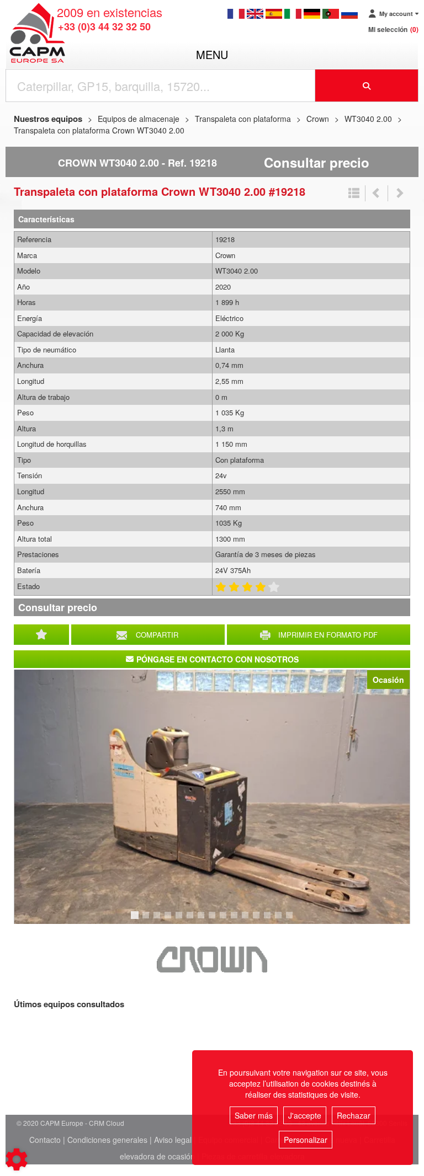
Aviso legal (173, 1139)
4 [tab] (169, 920)
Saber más (254, 1115)
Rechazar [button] (353, 1115)
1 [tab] (136, 920)
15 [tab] (293, 920)
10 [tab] (238, 920)
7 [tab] (202, 920)
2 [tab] (147, 920)
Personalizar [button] (305, 1139)
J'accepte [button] (304, 1115)
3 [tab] (158, 920)
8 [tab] (213, 920)
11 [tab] (249, 920)
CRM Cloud (106, 1122)
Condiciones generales (107, 1139)
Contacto (45, 1139)
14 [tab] (282, 920)
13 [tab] (271, 920)
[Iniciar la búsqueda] (366, 85)
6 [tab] (191, 920)
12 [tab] (260, 920)
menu (212, 54)
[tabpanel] (212, 797)
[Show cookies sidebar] (17, 1159)
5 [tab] (180, 920)
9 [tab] (224, 920)
